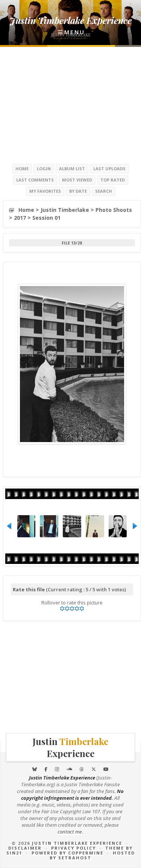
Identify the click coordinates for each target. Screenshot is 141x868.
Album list (72, 168)
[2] (67, 608)
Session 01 (46, 217)
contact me (70, 831)
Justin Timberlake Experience (77, 843)
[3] (72, 608)
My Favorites (45, 191)
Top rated (112, 180)
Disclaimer (25, 848)
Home (22, 168)
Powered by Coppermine (67, 853)
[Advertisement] (70, 105)
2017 (20, 217)
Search (103, 191)
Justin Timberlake (65, 209)
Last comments (35, 180)
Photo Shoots (114, 209)
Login (44, 168)
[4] (76, 608)
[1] (62, 608)
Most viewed (77, 180)
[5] (81, 608)
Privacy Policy (73, 848)
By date (78, 191)
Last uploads (109, 168)
